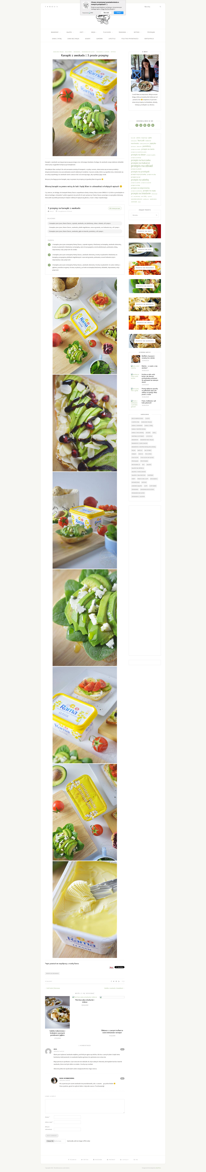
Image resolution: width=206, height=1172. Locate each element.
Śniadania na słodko (147, 489)
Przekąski (151, 32)
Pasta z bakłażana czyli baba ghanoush (149, 402)
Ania (55, 1049)
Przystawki (144, 461)
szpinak (150, 196)
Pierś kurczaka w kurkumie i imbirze (84, 1001)
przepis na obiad (142, 166)
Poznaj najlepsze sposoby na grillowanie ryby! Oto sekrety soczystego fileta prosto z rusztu (150, 391)
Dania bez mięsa (73, 39)
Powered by (86, 13)
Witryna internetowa (48, 1128)
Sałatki (69, 32)
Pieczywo (148, 454)
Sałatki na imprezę (138, 468)
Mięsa (93, 32)
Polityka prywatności (130, 39)
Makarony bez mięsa (147, 440)
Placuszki (107, 32)
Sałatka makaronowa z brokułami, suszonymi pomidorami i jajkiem (57, 1033)
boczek (133, 138)
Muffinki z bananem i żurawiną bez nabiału (148, 357)
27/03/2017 (48, 981)
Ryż (143, 464)
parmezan (133, 146)
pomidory (146, 146)
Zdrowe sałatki (137, 486)
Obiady (134, 454)
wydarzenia (153, 199)
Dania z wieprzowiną (139, 429)
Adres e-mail (49, 1122)
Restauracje (136, 464)
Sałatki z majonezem (138, 475)
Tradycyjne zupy (142, 479)
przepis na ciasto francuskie (138, 152)
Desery (87, 39)
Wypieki (136, 32)
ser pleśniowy (136, 196)
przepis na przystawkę (138, 174)
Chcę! (119, 12)
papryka (153, 143)
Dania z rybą (57, 39)
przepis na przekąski (140, 171)
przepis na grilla (151, 155)
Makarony (55, 32)
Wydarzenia (135, 482)
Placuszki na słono (147, 457)
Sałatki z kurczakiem (139, 471)
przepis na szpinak (146, 182)
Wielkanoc (154, 479)
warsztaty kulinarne (136, 199)
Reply (122, 1049)
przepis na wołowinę (136, 191)
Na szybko (68, 52)
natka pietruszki (144, 143)
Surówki (99, 39)
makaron (148, 141)
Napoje (140, 450)
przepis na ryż (135, 177)
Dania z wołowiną (138, 432)
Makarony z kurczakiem (139, 443)
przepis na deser (138, 154)
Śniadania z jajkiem (102, 52)
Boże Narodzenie (137, 418)
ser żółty (144, 196)
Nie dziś (106, 12)
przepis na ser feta (135, 182)
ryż (132, 196)
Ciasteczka (135, 422)
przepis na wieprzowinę (140, 188)
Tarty (133, 479)
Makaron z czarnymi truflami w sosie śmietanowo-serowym (112, 1031)
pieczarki (139, 146)
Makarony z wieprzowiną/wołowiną (144, 447)
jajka (150, 138)
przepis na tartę (135, 185)
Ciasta (147, 418)
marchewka (135, 143)
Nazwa (47, 1117)
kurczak (141, 140)
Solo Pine (158, 1168)
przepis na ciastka (135, 149)
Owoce (140, 454)
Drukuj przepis (115, 208)
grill (154, 432)
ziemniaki (134, 202)
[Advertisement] (145, 580)
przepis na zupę (149, 190)
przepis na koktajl (136, 157)
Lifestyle (112, 39)
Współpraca (149, 39)
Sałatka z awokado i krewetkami (113, 988)
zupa (139, 202)
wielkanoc (146, 199)
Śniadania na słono (88, 52)
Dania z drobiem (137, 425)
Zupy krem (153, 486)
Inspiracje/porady (138, 436)
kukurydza (134, 141)
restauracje (154, 194)
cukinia (138, 138)
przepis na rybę (151, 174)
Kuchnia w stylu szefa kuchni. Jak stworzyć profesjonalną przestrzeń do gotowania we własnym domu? (150, 378)
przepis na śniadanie (52, 973)
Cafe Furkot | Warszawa (53, 988)
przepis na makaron (140, 163)
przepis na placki (136, 169)
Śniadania (122, 32)
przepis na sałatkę (140, 179)
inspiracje (144, 138)
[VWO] (91, 13)
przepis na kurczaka (141, 160)
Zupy (81, 32)
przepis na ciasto (147, 149)
